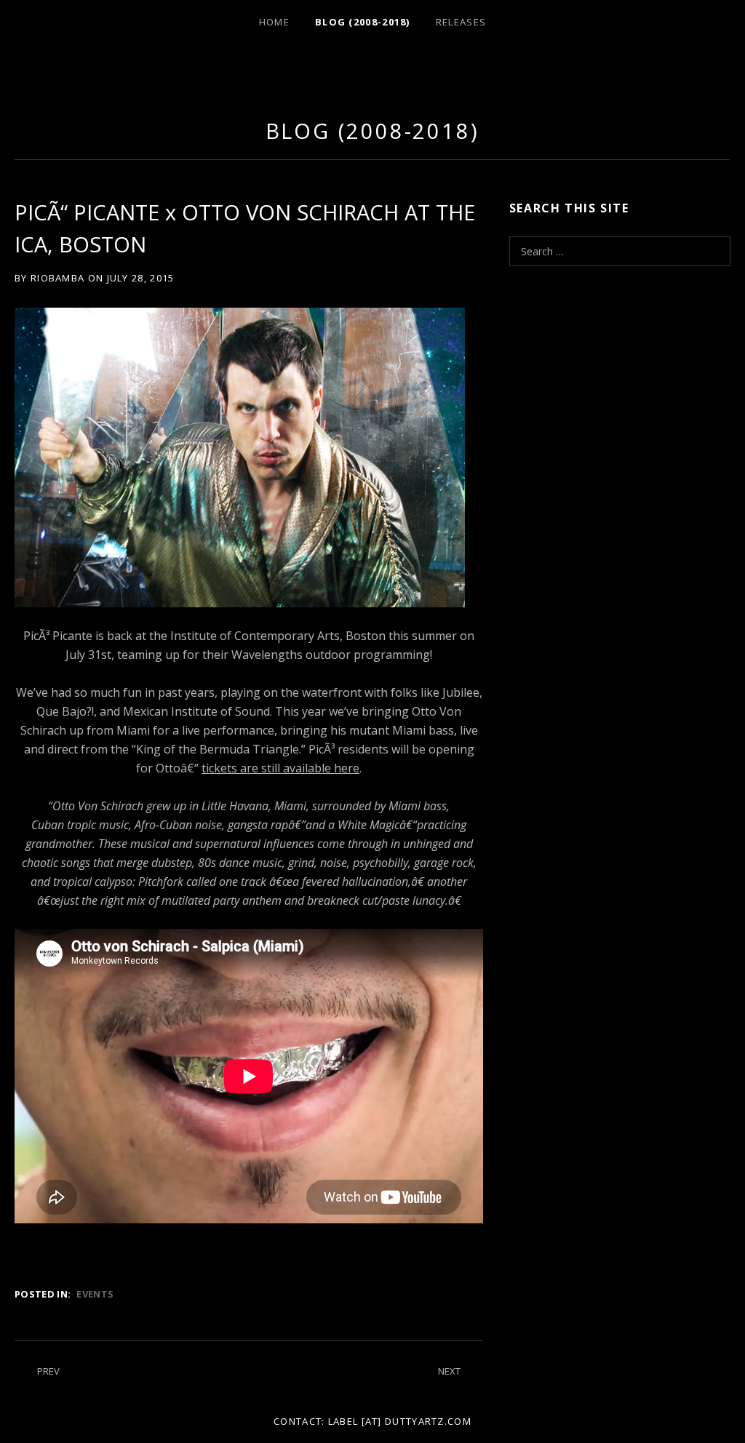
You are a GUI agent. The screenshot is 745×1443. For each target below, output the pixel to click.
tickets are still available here (280, 768)
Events (94, 1293)
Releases (461, 21)
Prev (48, 1371)
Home (274, 21)
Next (449, 1371)
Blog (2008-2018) (362, 21)
